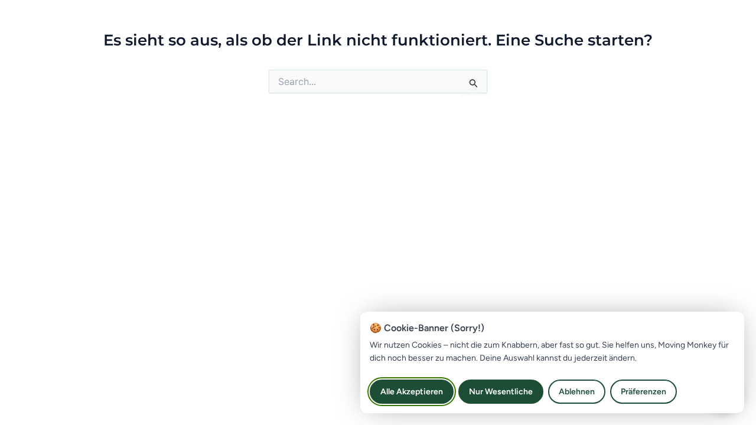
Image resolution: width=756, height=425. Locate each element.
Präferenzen (643, 392)
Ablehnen (577, 392)
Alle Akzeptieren (411, 392)
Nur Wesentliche (501, 392)
